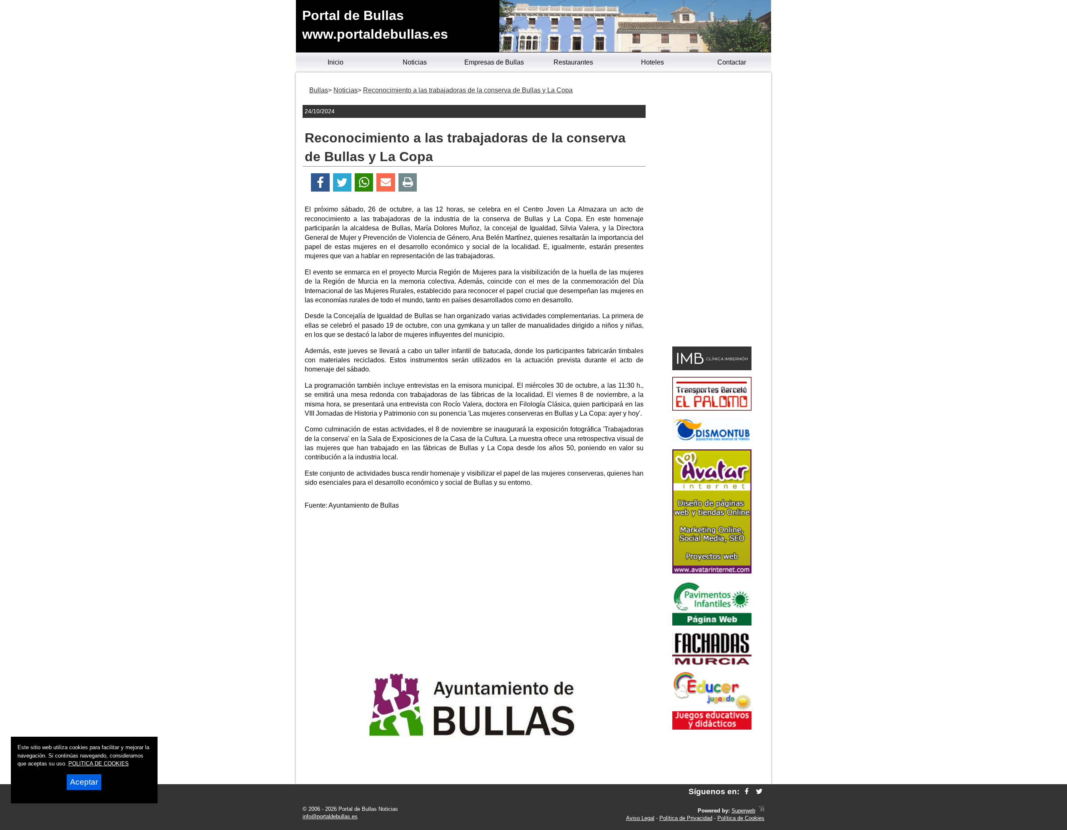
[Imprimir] (407, 182)
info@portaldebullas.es (330, 816)
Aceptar (84, 782)
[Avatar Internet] (711, 571)
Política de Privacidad (685, 818)
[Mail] (385, 182)
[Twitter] (342, 182)
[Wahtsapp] (364, 182)
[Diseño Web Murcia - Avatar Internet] (761, 811)
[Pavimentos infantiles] (711, 623)
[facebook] (746, 791)
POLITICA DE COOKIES (98, 763)
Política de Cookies (740, 818)
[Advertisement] (474, 575)
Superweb (743, 811)
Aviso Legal (640, 818)
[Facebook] (320, 182)
